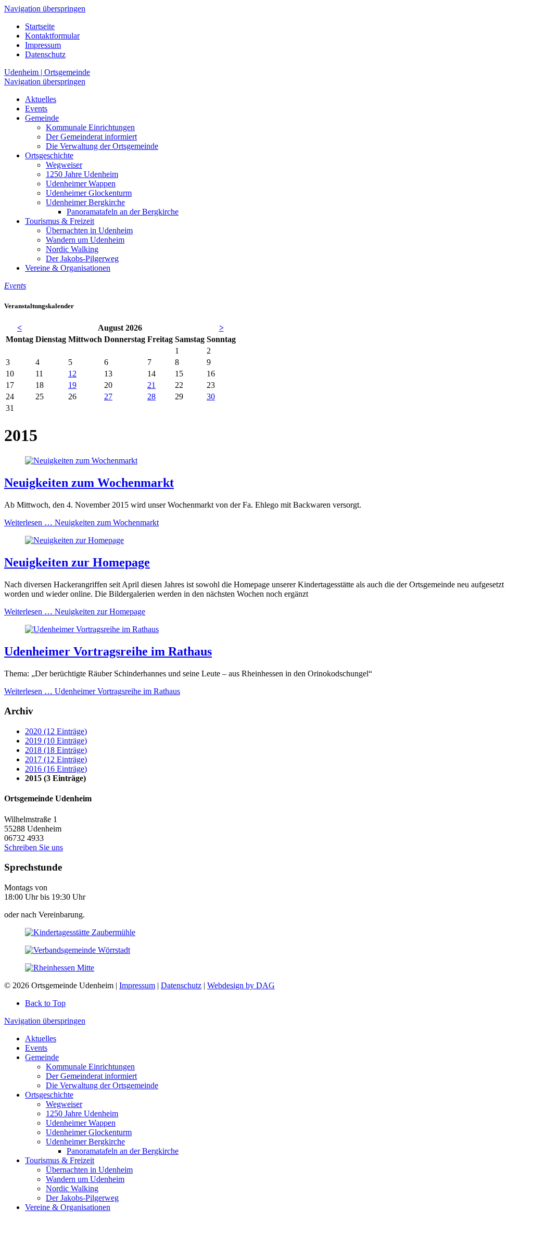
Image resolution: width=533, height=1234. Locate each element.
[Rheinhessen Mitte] (59, 967)
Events (36, 1047)
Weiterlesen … (81, 522)
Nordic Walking (72, 1188)
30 (211, 396)
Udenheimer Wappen (81, 1122)
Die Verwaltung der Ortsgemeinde (102, 1085)
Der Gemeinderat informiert (91, 1076)
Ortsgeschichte (49, 1094)
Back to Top (45, 1003)
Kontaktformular (52, 35)
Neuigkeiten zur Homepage (77, 562)
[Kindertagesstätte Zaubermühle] (80, 932)
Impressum (43, 45)
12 (72, 373)
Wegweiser (64, 1104)
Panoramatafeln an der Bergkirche (123, 1151)
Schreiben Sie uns (33, 847)
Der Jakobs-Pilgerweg (82, 1197)
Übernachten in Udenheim (89, 1169)
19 (72, 385)
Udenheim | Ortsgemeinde (47, 72)
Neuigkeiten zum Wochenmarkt (89, 482)
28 (151, 396)
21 (151, 385)
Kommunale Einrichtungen (90, 1066)
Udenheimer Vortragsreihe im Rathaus (108, 651)
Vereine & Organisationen (67, 1207)
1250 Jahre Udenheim (82, 1113)
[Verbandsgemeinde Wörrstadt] (77, 950)
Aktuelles (40, 1038)
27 (108, 396)
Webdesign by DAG (241, 985)
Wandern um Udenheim (85, 1179)
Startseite (40, 26)
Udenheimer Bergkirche (85, 1141)
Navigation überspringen (44, 8)
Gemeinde (42, 1057)
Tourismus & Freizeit (59, 1160)
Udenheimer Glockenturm (89, 1132)
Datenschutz (45, 54)
